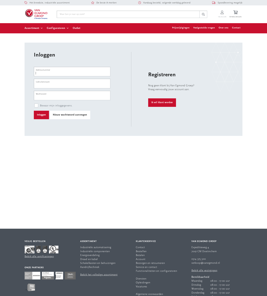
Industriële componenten (95, 251)
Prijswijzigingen (181, 28)
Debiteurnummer (43, 70)
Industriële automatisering (95, 247)
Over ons (223, 28)
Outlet (76, 28)
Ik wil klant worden (162, 102)
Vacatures (141, 286)
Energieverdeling (90, 255)
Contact (236, 28)
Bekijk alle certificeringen (39, 256)
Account (140, 259)
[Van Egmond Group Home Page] (36, 13)
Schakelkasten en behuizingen (97, 263)
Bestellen (141, 251)
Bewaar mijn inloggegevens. (56, 105)
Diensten (141, 278)
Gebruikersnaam (43, 82)
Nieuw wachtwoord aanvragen (70, 115)
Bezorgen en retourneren (150, 263)
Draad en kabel (89, 259)
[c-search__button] (203, 14)
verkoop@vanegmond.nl (205, 263)
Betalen (140, 255)
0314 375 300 (198, 259)
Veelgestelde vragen (204, 28)
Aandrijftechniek (89, 267)
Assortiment (32, 28)
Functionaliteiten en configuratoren (156, 271)
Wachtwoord (41, 94)
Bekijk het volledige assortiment (99, 274)
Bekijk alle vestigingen (204, 270)
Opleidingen (143, 282)
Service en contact (146, 267)
